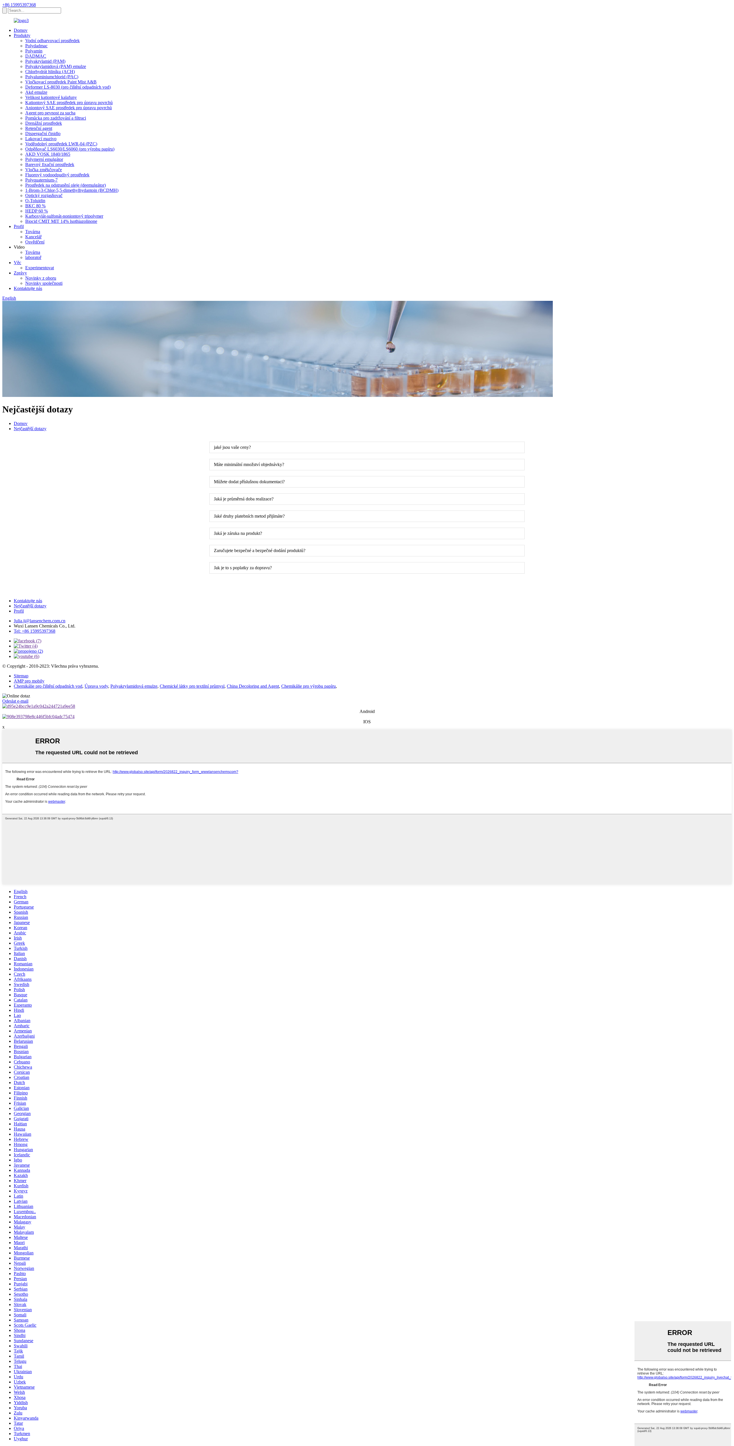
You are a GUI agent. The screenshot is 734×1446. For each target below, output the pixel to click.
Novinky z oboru (40, 278)
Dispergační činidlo (42, 133)
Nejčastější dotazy (30, 428)
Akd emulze (36, 92)
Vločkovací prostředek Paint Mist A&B (61, 81)
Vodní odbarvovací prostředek (52, 40)
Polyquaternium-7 (41, 180)
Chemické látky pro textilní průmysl (192, 686)
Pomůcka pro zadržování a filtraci (55, 118)
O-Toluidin (35, 200)
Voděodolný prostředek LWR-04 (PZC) (61, 143)
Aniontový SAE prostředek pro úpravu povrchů (68, 107)
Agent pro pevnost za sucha (50, 112)
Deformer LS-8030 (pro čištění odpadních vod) (68, 87)
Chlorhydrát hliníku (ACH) (50, 71)
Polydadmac (36, 45)
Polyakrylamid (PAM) (45, 61)
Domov (21, 30)
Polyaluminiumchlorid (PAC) (51, 76)
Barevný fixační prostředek (49, 164)
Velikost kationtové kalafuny (51, 97)
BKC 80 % (35, 205)
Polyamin (33, 50)
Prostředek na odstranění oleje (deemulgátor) (65, 185)
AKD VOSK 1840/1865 (47, 154)
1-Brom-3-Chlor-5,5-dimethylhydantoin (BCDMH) (71, 190)
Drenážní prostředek (43, 123)
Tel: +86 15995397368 (34, 631)
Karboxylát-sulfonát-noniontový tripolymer (64, 216)
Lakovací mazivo (40, 138)
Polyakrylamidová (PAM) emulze (55, 66)
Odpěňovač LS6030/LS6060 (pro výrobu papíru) (69, 149)
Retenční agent (38, 128)
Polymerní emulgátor (44, 159)
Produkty (22, 35)
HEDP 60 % (36, 210)
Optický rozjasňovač (44, 195)
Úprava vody (96, 686)
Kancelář (33, 236)
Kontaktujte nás (28, 288)
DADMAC (35, 56)
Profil (19, 226)
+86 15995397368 (19, 4)
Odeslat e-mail (15, 701)
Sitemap (21, 675)
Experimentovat (39, 267)
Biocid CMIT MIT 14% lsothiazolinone (61, 221)
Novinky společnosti (44, 283)
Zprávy (20, 272)
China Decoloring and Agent (253, 686)
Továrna (32, 231)
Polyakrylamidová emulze (133, 686)
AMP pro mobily (29, 681)
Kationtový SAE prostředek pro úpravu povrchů (69, 102)
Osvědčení (34, 241)
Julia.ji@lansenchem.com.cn (39, 620)
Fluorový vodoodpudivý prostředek (57, 174)
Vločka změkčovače (43, 169)
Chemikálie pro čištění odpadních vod (48, 686)
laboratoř (33, 257)
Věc (17, 262)
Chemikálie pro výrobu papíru (308, 686)
